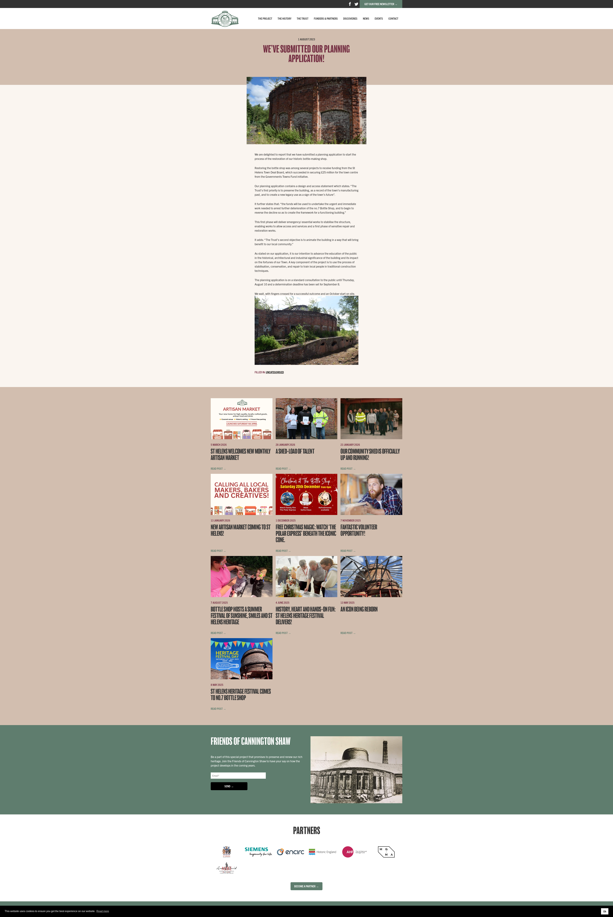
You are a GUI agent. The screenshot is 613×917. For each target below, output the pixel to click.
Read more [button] (102, 911)
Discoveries (350, 18)
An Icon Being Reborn (359, 609)
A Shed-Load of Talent (295, 451)
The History (284, 18)
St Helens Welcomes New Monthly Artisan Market (240, 454)
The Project (265, 18)
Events (379, 18)
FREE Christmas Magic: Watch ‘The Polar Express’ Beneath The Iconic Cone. (306, 533)
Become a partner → (306, 886)
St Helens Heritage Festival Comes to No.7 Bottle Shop (241, 694)
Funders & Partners (326, 18)
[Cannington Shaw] (225, 18)
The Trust (302, 18)
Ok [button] (604, 911)
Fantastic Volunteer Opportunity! (359, 530)
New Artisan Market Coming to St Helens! (240, 530)
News (366, 18)
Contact (393, 18)
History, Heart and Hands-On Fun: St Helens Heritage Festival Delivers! (306, 616)
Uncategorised (275, 372)
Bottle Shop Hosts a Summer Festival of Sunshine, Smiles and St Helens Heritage (241, 616)
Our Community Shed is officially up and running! (370, 454)
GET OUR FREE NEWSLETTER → (380, 4)
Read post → (218, 468)
